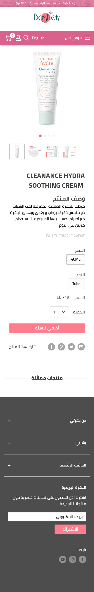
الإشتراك (70, 529)
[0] (7, 38)
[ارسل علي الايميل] (81, 346)
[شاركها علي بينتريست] (61, 346)
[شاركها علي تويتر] (71, 346)
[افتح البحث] (26, 38)
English (38, 37)
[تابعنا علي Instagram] (72, 559)
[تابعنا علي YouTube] (62, 559)
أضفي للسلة (47, 328)
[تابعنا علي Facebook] (82, 559)
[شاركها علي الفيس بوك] (51, 346)
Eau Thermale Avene (65, 236)
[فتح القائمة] (87, 38)
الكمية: (78, 312)
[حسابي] (18, 38)
